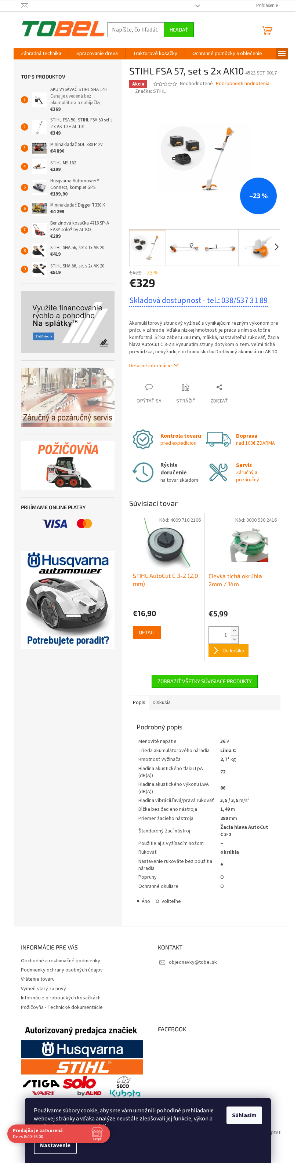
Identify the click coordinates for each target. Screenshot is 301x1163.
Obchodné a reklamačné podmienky (60, 961)
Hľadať (179, 29)
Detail (147, 632)
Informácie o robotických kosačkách (61, 998)
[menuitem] (41, 53)
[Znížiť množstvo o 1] (234, 639)
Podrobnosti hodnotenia (242, 83)
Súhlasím (244, 1115)
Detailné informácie (150, 365)
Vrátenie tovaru (38, 979)
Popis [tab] (139, 702)
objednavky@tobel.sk (193, 962)
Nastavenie (55, 1145)
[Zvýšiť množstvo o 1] (234, 631)
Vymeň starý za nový (43, 988)
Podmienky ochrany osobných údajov (62, 970)
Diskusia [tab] (162, 702)
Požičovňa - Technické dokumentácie (62, 1007)
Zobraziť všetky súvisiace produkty (204, 681)
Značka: (150, 91)
